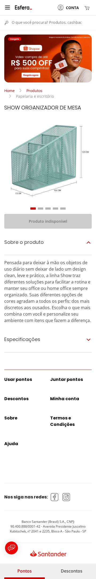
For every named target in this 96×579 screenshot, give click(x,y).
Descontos (71, 571)
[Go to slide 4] (55, 208)
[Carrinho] (88, 7)
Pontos (24, 571)
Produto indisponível (48, 221)
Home (9, 90)
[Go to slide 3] (48, 208)
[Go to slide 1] (33, 208)
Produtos (34, 90)
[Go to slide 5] (63, 208)
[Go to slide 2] (40, 208)
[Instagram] (66, 497)
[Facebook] (54, 497)
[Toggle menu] (7, 7)
